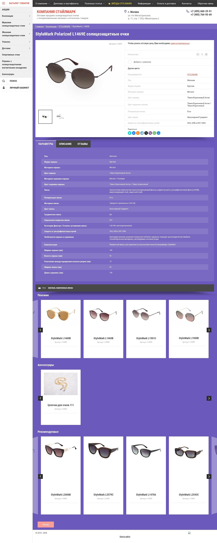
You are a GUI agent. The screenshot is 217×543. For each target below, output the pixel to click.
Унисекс (6, 41)
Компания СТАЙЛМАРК (56, 12)
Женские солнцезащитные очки (13, 34)
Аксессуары (8, 74)
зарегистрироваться (180, 43)
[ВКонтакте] (134, 133)
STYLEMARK (192, 74)
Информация (144, 3)
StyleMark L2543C (146, 494)
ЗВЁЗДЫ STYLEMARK (121, 3)
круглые (51, 287)
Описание (65, 143)
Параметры (45, 143)
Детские (6, 48)
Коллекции (7, 15)
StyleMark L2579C (61, 494)
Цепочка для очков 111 (61, 405)
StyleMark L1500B (189, 338)
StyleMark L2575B (189, 494)
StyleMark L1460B (61, 338)
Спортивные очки (11, 54)
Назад (46, 524)
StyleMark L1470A (103, 494)
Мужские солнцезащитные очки (13, 24)
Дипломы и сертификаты (66, 3)
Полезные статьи (93, 3)
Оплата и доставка (166, 3)
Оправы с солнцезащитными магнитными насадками (14, 64)
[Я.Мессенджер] (129, 133)
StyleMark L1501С (146, 338)
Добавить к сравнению (142, 62)
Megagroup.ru (208, 532)
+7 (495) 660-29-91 (201, 11)
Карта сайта (125, 536)
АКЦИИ (5, 9)
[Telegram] (142, 133)
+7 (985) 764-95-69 (201, 14)
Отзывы (83, 143)
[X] (146, 133)
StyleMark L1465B (103, 338)
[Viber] (150, 133)
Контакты (187, 3)
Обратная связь (205, 3)
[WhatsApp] (154, 133)
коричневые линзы (64, 287)
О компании (41, 3)
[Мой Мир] (158, 133)
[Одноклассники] (138, 133)
